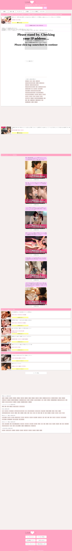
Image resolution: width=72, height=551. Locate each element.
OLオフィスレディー (5, 425)
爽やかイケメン (17, 417)
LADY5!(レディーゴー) (42, 86)
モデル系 (35, 423)
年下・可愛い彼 (21, 419)
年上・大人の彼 (15, 419)
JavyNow (34, 430)
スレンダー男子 (63, 417)
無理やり (11, 406)
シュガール (35, 88)
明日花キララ (33, 425)
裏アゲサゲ (26, 430)
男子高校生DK (10, 419)
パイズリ (44, 94)
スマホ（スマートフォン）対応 (36, 90)
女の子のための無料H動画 (39, 98)
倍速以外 (32, 98)
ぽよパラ (37, 96)
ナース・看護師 (18, 425)
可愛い (39, 423)
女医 (13, 425)
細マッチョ (27, 417)
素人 (63, 423)
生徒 (50, 417)
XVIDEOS (17, 430)
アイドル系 (31, 423)
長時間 (38, 430)
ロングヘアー (27, 98)
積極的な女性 (32, 100)
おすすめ (3, 430)
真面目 (47, 423)
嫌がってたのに (16, 406)
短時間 (41, 430)
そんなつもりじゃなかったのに (30, 92)
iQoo (36, 86)
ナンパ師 (36, 94)
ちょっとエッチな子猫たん (29, 94)
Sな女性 (54, 423)
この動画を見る (36, 179)
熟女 (44, 423)
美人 (42, 100)
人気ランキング (8, 430)
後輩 (48, 417)
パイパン (26, 96)
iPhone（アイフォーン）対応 (30, 86)
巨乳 (44, 98)
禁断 (3, 406)
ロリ (42, 423)
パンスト (30, 96)
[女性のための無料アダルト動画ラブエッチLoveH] (30, 3)
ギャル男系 (35, 417)
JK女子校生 (66, 423)
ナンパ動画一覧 (29, 61)
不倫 (8, 406)
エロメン (54, 417)
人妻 (3, 423)
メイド (11, 425)
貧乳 (60, 423)
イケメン (9, 417)
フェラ (34, 96)
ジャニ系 (12, 417)
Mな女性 (57, 423)
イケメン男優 (4, 417)
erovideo (21, 430)
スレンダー (27, 423)
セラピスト (58, 417)
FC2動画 (13, 430)
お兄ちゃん (40, 417)
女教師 (23, 425)
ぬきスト (40, 94)
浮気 (5, 406)
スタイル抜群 (27, 90)
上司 (43, 417)
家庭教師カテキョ (27, 425)
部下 (46, 417)
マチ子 (41, 96)
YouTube (30, 430)
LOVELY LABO (27, 88)
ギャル (50, 423)
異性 (26, 100)
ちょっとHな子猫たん (39, 92)
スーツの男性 (4, 419)
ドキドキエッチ (21, 406)
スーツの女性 (40, 88)
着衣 (28, 100)
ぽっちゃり (22, 423)
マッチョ (22, 417)
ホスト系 (31, 417)
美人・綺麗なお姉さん (15, 423)
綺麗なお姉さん (38, 100)
